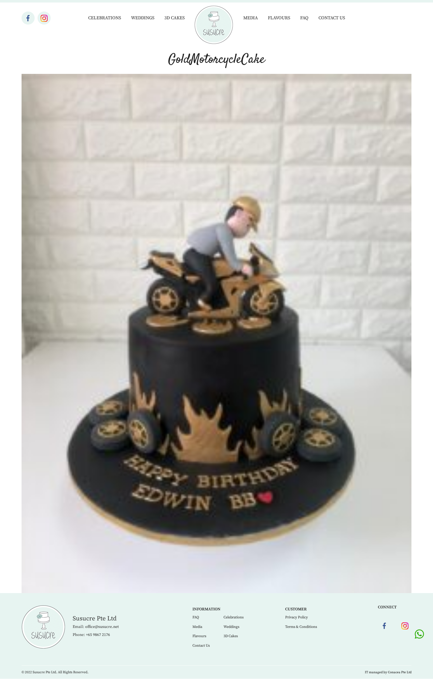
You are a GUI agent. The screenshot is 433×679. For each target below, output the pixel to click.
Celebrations (104, 18)
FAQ (304, 18)
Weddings (142, 18)
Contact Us (331, 18)
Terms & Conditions (301, 627)
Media (250, 18)
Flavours (279, 18)
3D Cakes (174, 18)
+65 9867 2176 (98, 634)
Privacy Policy (296, 617)
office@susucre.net (102, 626)
